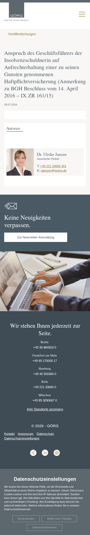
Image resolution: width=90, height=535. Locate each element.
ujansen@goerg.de (54, 170)
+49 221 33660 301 (53, 166)
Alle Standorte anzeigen (45, 409)
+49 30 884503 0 (44, 347)
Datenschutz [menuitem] (45, 434)
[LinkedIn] (45, 459)
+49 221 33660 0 (44, 387)
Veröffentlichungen (21, 34)
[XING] (33, 459)
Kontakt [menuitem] (9, 434)
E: (38, 170)
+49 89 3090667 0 (44, 400)
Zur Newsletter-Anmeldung (35, 237)
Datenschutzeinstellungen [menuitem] (21, 438)
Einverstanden (26, 518)
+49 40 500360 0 (44, 374)
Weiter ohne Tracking (59, 518)
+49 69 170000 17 (44, 361)
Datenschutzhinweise (44, 527)
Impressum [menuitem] (25, 434)
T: (38, 166)
